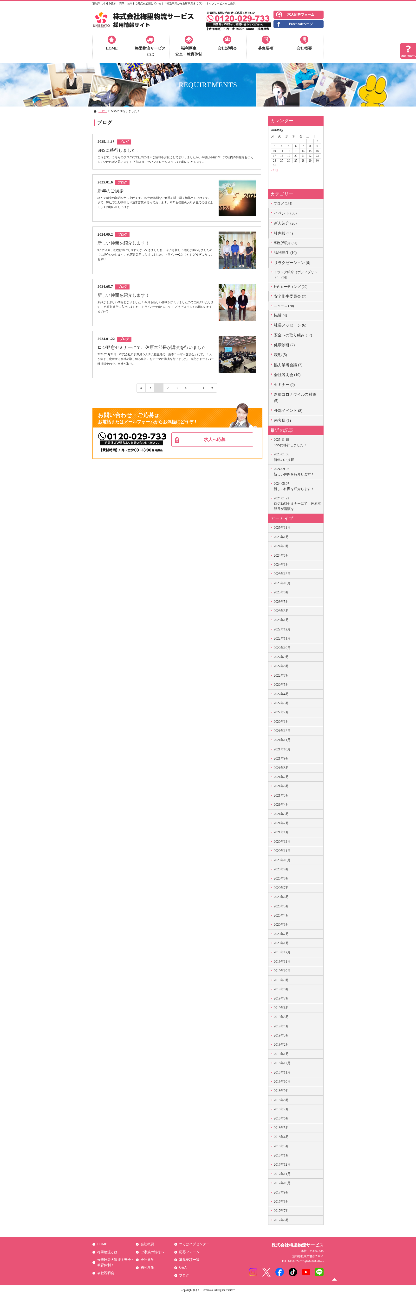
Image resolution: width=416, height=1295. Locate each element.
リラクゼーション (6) (292, 262)
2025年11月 (282, 527)
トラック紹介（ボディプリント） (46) (296, 274)
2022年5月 (281, 684)
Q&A (183, 1267)
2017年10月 (282, 1183)
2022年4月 (281, 694)
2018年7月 (281, 1109)
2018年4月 (281, 1137)
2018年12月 (282, 1063)
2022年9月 (281, 657)
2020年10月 (282, 860)
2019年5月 (281, 1017)
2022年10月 (282, 648)
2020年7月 (281, 888)
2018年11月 (282, 1072)
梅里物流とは (107, 1252)
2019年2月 (281, 1044)
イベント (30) (285, 213)
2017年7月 (281, 1211)
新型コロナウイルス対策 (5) (295, 397)
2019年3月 (281, 1035)
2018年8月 (281, 1100)
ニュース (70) (284, 306)
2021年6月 (281, 786)
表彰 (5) (280, 354)
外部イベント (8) (288, 410)
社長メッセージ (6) (290, 325)
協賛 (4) (280, 315)
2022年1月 (281, 721)
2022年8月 (281, 666)
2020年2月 (281, 934)
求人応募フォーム (300, 14)
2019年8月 (281, 989)
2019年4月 (281, 1026)
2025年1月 (281, 537)
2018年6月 (281, 1118)
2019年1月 (281, 1054)
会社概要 (304, 48)
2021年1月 (281, 832)
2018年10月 (282, 1081)
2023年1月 (281, 620)
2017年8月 (281, 1201)
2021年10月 (282, 749)
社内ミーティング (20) (290, 287)
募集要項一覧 (189, 1260)
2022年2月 (281, 712)
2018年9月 (281, 1091)
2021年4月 (281, 804)
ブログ (184, 1275)
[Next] (203, 388)
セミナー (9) (284, 384)
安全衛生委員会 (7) (290, 296)
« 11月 (275, 170)
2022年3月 (281, 703)
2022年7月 (281, 675)
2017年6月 (281, 1220)
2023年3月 (281, 611)
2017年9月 (281, 1192)
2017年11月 (282, 1174)
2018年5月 (281, 1128)
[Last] (212, 388)
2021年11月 (282, 740)
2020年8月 (281, 878)
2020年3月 (281, 924)
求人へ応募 (215, 439)
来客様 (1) (282, 420)
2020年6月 (281, 897)
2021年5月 (281, 795)
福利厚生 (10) (285, 252)
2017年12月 (282, 1164)
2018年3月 (281, 1146)
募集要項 (265, 48)
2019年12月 (282, 952)
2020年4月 (281, 915)
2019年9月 (281, 980)
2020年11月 (282, 851)
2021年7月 (281, 777)
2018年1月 (281, 1155)
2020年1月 (281, 943)
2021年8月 (281, 768)
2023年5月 (281, 601)
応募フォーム (189, 1252)
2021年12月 (282, 731)
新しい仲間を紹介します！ (294, 471)
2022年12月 (282, 629)
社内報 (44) (283, 233)
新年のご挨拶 (284, 457)
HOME (112, 48)
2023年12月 (282, 574)
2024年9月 (281, 546)
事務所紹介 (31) (285, 243)
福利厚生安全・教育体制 (188, 51)
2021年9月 (281, 758)
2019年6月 (281, 1008)
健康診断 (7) (284, 345)
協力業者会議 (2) (288, 365)
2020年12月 (282, 841)
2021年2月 (281, 823)
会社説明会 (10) (287, 374)
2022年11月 (282, 638)
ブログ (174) (283, 203)
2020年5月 (281, 906)
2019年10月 (282, 971)
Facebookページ (301, 24)
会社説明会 (227, 48)
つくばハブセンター (194, 1244)
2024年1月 (281, 564)
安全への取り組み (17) (293, 335)
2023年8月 (281, 592)
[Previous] (150, 388)
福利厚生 (147, 1267)
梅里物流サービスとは (150, 51)
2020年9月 (281, 869)
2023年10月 (282, 583)
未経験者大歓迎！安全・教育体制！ (115, 1262)
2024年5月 (281, 555)
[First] (141, 388)
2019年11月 (282, 961)
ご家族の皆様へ (152, 1252)
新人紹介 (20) (285, 223)
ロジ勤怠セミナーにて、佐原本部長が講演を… (297, 504)
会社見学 (147, 1260)
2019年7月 (281, 998)
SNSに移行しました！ (290, 442)
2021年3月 (281, 814)
